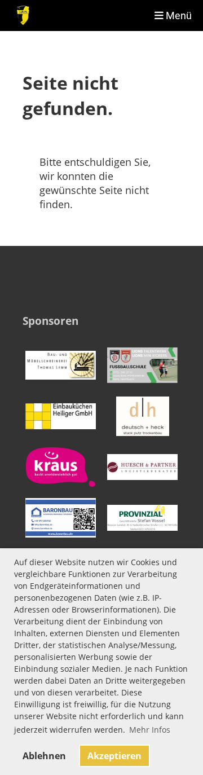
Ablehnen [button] (44, 756)
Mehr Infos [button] (149, 729)
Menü (178, 15)
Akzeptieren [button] (114, 756)
